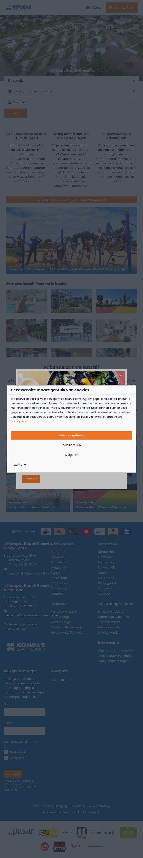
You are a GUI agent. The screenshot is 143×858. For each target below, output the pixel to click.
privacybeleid (19, 421)
